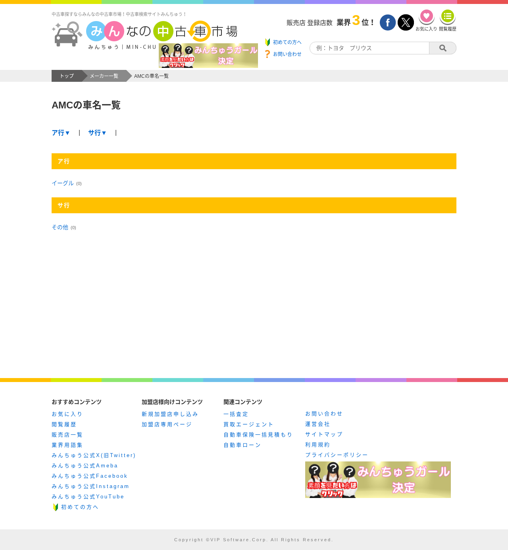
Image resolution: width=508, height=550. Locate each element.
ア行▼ (61, 132)
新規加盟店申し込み (170, 414)
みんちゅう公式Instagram (91, 486)
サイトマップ (324, 434)
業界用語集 (67, 445)
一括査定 (236, 414)
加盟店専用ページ (167, 424)
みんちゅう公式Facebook (90, 476)
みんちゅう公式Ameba (85, 466)
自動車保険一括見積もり (258, 435)
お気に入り (67, 414)
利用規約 (318, 445)
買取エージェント (248, 424)
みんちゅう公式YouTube (88, 497)
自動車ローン (242, 445)
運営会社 (318, 424)
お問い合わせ (324, 414)
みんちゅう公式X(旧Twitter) (94, 455)
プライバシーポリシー (337, 455)
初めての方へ (80, 507)
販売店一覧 (67, 435)
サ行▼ (97, 132)
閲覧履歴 (64, 424)
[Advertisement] (254, 313)
